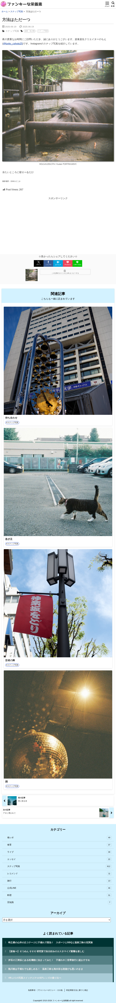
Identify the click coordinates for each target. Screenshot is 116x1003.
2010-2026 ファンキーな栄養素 (56, 1001)
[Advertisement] (58, 223)
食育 (58, 844)
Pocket (68, 264)
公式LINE (58, 888)
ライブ (58, 852)
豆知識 (58, 902)
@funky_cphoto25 (13, 43)
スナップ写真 (12, 31)
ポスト (38, 264)
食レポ (58, 837)
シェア (48, 264)
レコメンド (58, 873)
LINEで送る (77, 264)
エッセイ (58, 859)
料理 (58, 895)
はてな (58, 264)
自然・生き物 (30, 31)
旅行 (58, 880)
